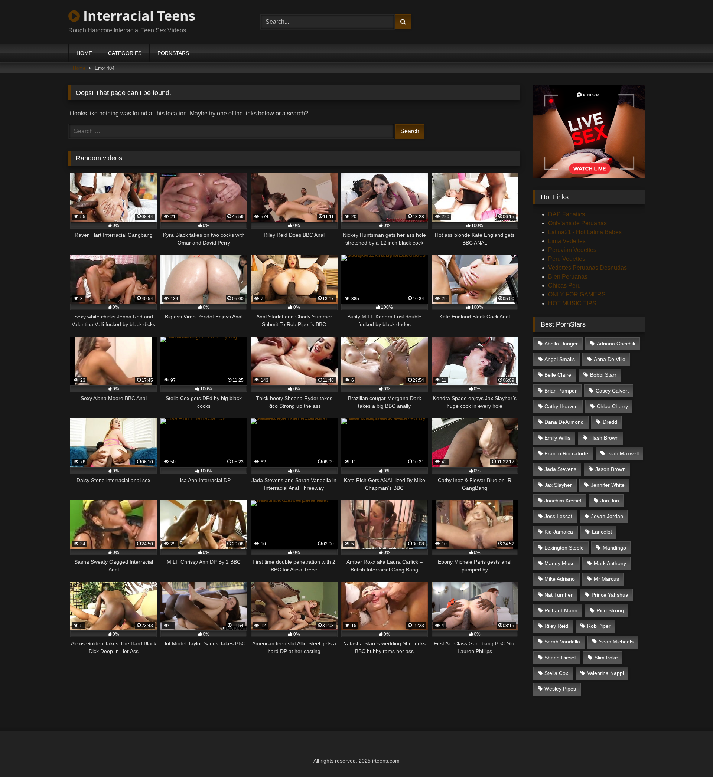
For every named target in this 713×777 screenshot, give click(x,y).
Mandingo (614, 548)
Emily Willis (557, 438)
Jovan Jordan (607, 516)
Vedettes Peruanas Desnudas (587, 268)
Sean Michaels (616, 642)
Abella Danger (561, 344)
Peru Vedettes (566, 259)
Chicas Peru (564, 285)
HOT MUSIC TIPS (572, 303)
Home (79, 68)
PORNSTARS (173, 53)
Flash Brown (604, 438)
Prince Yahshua (610, 595)
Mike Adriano (559, 579)
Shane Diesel (560, 657)
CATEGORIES (124, 53)
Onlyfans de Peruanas (577, 223)
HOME (84, 53)
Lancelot (602, 532)
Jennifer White (608, 485)
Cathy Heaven (561, 406)
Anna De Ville (609, 359)
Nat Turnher (558, 595)
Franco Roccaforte (566, 453)
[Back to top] (690, 755)
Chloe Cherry (612, 406)
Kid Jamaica (558, 532)
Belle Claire (557, 375)
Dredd (610, 422)
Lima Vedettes (567, 241)
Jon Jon (609, 501)
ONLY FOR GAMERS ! (578, 294)
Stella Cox (556, 673)
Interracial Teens (137, 16)
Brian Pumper (560, 391)
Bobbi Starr (603, 375)
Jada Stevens (560, 469)
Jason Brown (610, 469)
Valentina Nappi (605, 673)
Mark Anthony (610, 563)
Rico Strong (610, 610)
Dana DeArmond (564, 422)
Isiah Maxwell (623, 453)
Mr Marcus (606, 579)
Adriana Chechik (616, 344)
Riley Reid (556, 626)
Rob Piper (599, 626)
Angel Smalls (559, 359)
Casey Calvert (612, 391)
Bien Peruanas (567, 276)
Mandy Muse (559, 563)
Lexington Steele (564, 548)
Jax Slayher (558, 485)
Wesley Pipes (560, 689)
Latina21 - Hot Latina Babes (585, 232)
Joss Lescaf (558, 516)
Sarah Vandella (562, 642)
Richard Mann (560, 610)
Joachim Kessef (563, 501)
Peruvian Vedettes (572, 250)
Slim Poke (606, 657)
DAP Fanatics (566, 214)
